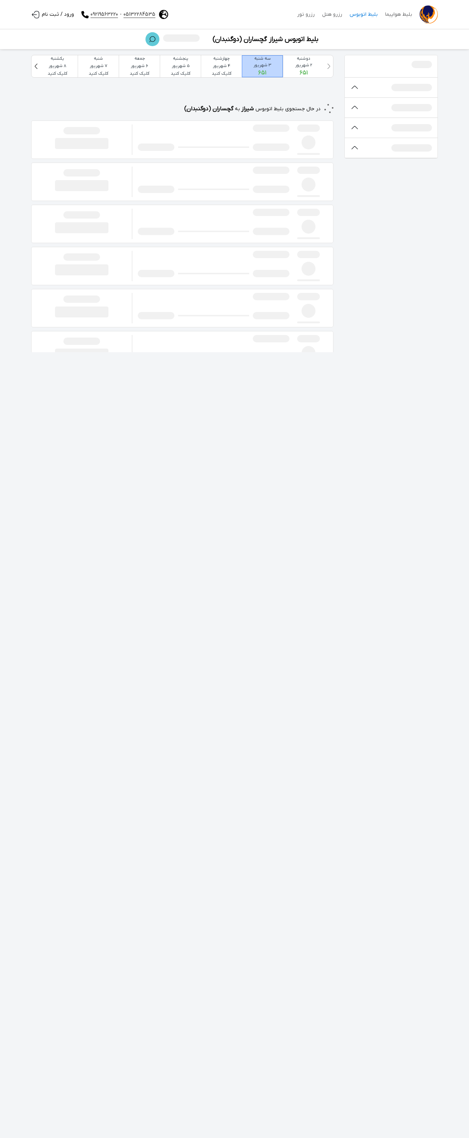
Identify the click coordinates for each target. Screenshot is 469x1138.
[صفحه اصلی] (429, 14)
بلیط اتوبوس (364, 14)
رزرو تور (306, 14)
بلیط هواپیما (398, 14)
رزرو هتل (332, 14)
